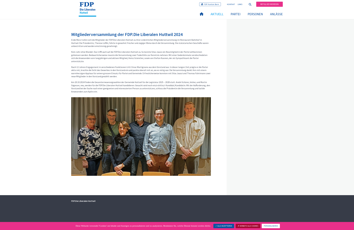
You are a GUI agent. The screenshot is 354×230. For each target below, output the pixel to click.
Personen (255, 14)
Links (240, 4)
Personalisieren (271, 226)
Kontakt (231, 4)
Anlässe (276, 14)
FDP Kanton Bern (211, 4)
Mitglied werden (269, 4)
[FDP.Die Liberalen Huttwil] (88, 5)
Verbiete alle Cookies (248, 226)
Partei (235, 14)
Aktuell (217, 14)
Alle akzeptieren (224, 226)
